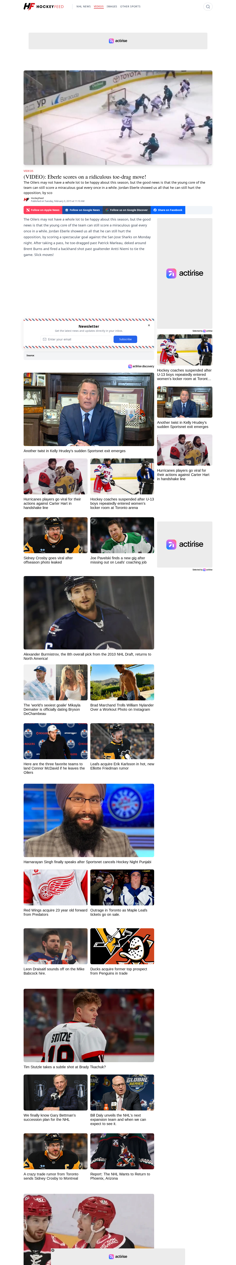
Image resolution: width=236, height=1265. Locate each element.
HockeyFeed (37, 198)
